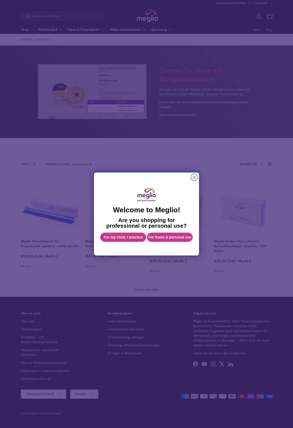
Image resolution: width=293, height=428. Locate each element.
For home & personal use (169, 237)
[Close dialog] (194, 177)
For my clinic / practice (123, 237)
